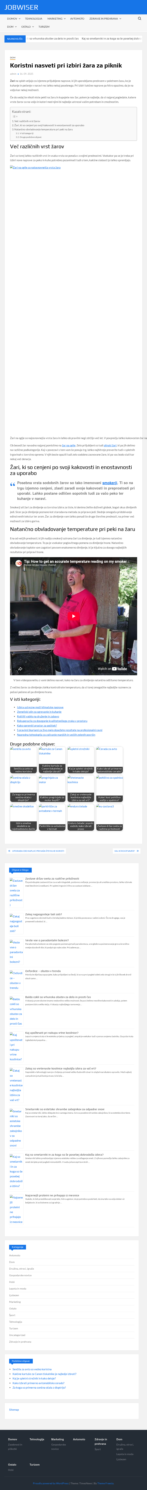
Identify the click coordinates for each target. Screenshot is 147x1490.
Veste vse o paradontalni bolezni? (47, 940)
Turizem (44, 26)
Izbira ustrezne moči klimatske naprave (40, 707)
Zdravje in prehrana (103, 18)
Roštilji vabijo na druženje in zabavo (38, 716)
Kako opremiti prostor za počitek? (37, 725)
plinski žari (110, 445)
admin (13, 73)
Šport (12, 1315)
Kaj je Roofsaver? (125, 851)
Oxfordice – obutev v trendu (43, 971)
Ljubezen (14, 1295)
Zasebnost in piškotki (15, 1446)
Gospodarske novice (20, 1275)
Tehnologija (33, 18)
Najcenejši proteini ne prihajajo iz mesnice (52, 1195)
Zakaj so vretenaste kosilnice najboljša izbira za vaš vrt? (60, 1068)
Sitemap (14, 1409)
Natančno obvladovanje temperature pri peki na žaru (43, 129)
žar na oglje (68, 445)
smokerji (109, 482)
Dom (10, 26)
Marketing (55, 18)
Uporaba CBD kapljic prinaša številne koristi (38, 851)
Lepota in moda (17, 1288)
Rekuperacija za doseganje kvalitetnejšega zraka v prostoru (52, 720)
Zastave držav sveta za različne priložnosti (52, 878)
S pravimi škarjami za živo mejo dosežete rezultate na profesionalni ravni (59, 730)
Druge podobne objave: (31, 137)
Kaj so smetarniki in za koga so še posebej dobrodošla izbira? (98, 38)
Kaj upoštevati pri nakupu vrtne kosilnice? (52, 1032)
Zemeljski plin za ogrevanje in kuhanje (39, 711)
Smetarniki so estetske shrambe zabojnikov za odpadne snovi (64, 1109)
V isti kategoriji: (27, 133)
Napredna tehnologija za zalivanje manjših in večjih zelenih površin (56, 734)
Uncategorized (17, 1335)
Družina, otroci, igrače (21, 1268)
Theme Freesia (105, 1483)
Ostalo (26, 26)
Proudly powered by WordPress (51, 1483)
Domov (12, 18)
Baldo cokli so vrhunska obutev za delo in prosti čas (58, 997)
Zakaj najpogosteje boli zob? (43, 914)
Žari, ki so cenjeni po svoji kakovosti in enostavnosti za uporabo (49, 125)
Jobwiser (21, 7)
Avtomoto (77, 18)
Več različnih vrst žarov (27, 121)
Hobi (12, 1281)
